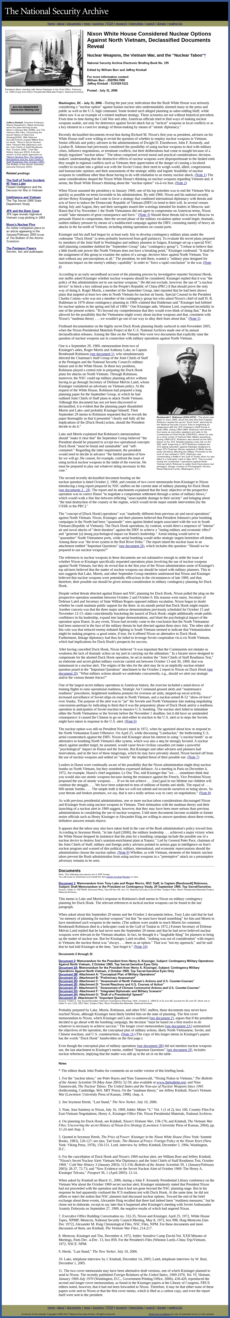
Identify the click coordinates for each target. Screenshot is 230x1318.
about (60, 23)
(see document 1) (102, 354)
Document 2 (67, 961)
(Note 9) (123, 852)
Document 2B (68, 974)
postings (98, 23)
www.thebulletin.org (171, 1082)
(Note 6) (131, 721)
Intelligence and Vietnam (23, 197)
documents (74, 23)
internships (136, 23)
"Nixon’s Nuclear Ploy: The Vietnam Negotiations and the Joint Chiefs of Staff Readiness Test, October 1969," (25, 159)
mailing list (175, 23)
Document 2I (67, 998)
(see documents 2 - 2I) (74, 490)
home (51, 23)
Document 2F (68, 988)
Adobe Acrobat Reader (118, 877)
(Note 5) (194, 318)
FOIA (109, 23)
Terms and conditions (159, 1314)
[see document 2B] (150, 1046)
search (150, 23)
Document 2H (68, 994)
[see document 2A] (178, 1026)
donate (161, 23)
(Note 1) (201, 175)
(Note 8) (205, 793)
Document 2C (68, 977)
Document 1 (67, 883)
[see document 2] (161, 1018)
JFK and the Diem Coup (22, 211)
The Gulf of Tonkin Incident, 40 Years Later (25, 182)
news (87, 23)
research (121, 23)
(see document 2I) (131, 546)
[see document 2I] (179, 1050)
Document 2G (68, 991)
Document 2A (68, 967)
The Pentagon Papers (21, 248)
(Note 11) (128, 1034)
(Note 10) (141, 947)
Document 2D (68, 981)
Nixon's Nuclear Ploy (20, 224)
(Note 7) (193, 757)
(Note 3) (144, 215)
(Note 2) (181, 183)
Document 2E (68, 984)
